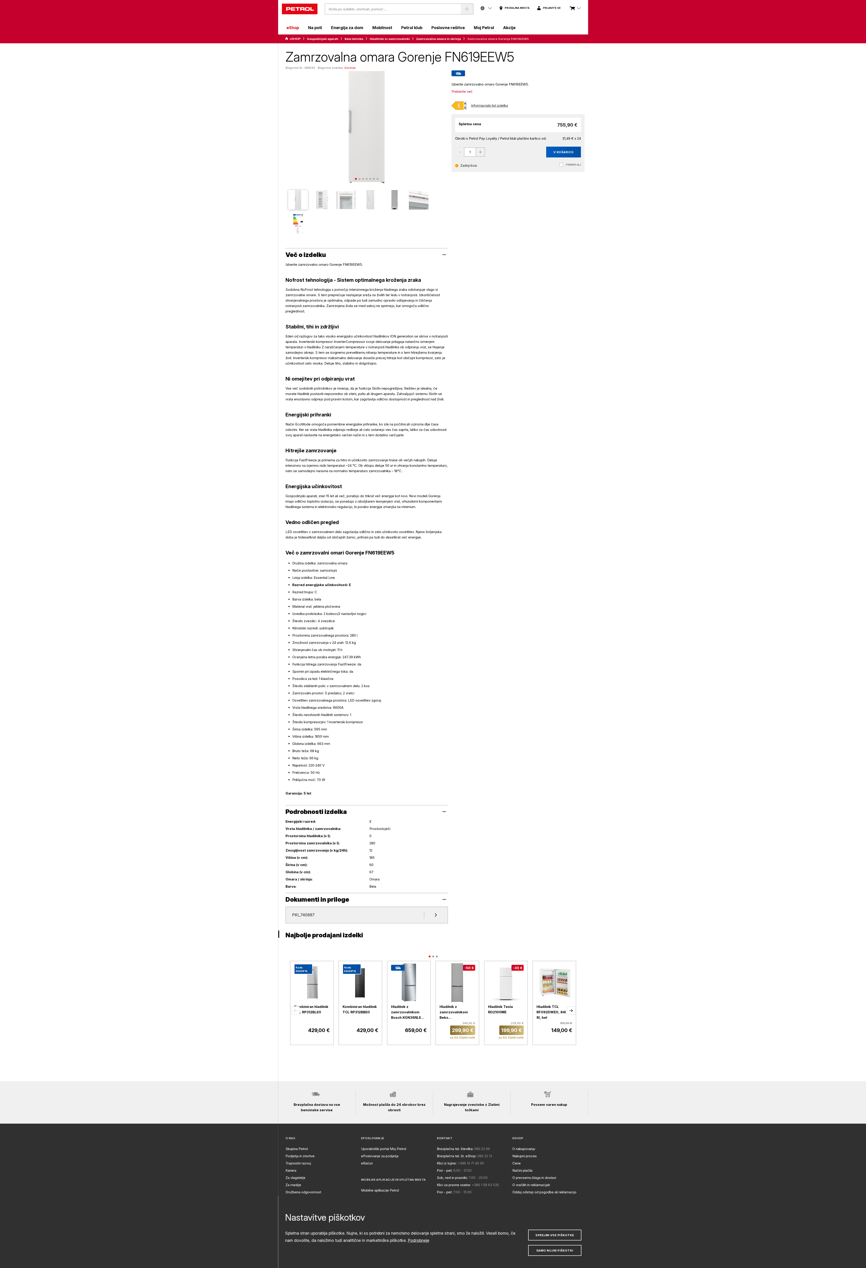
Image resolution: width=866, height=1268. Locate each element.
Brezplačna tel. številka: (455, 1149)
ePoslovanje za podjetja (379, 1156)
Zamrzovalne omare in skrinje (438, 39)
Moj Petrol (484, 27)
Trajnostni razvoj (298, 1163)
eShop (292, 27)
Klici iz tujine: (447, 1163)
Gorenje (350, 67)
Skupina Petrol (297, 1149)
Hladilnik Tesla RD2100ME (500, 1009)
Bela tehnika (354, 39)
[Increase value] (480, 152)
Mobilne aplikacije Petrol (380, 1190)
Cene (516, 1163)
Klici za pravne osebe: (454, 1185)
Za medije (293, 1185)
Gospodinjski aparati (322, 39)
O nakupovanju (523, 1149)
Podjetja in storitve (300, 1156)
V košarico (563, 152)
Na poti (315, 27)
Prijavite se (552, 7)
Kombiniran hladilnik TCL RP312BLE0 (311, 1009)
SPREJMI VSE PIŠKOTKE (554, 1235)
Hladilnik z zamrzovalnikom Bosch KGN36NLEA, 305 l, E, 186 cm (408, 1012)
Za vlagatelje (295, 1178)
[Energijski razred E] (459, 106)
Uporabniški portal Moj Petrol (383, 1149)
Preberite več (462, 91)
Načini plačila (522, 1170)
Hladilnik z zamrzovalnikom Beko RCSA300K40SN (454, 1012)
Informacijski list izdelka (489, 105)
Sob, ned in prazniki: (452, 1178)
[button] (295, 1010)
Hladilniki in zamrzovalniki (390, 39)
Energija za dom (347, 27)
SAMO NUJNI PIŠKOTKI (554, 1250)
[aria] (293, 38)
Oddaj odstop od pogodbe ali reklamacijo (544, 1192)
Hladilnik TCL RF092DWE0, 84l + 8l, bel (553, 1012)
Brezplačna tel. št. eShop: (457, 1156)
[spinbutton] (470, 152)
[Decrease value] (459, 152)
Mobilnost (382, 27)
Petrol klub (411, 27)
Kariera (291, 1170)
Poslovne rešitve (448, 27)
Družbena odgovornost (303, 1192)
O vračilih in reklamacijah (531, 1185)
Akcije (509, 27)
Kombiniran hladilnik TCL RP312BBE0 (360, 1009)
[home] (300, 9)
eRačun (367, 1163)
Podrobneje (418, 1240)
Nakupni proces (524, 1156)
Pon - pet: (444, 1170)
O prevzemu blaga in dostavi (534, 1178)
